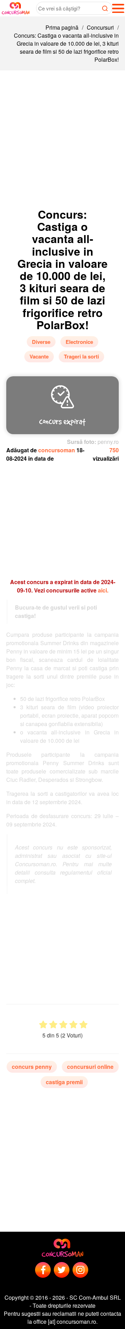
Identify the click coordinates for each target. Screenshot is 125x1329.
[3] (63, 1024)
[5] (83, 1024)
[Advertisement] (62, 136)
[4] (73, 1024)
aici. (103, 590)
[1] (43, 1024)
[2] (53, 1024)
